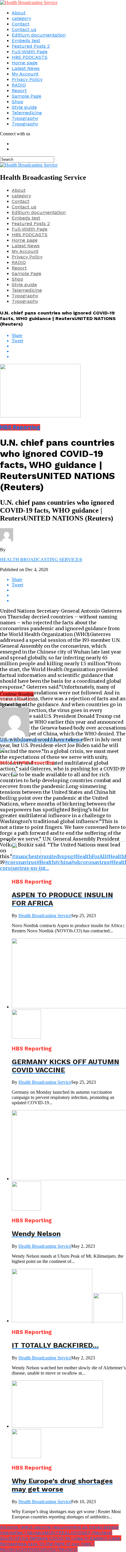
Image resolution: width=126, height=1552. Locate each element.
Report (19, 90)
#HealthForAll (89, 856)
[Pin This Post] (69, 351)
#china (63, 862)
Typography (25, 118)
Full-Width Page (29, 51)
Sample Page (26, 96)
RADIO (19, 85)
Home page (25, 62)
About (18, 12)
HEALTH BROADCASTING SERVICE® (41, 559)
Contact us (24, 29)
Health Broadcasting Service (44, 915)
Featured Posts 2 (31, 46)
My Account (25, 74)
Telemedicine (27, 112)
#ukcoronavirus (90, 862)
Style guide (24, 107)
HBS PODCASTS (29, 57)
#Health (45, 862)
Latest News (26, 68)
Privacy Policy (27, 79)
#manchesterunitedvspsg (42, 856)
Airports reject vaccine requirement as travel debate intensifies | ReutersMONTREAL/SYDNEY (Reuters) (59, 1529)
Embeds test (26, 40)
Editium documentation (39, 35)
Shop (17, 101)
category (21, 18)
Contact (20, 24)
